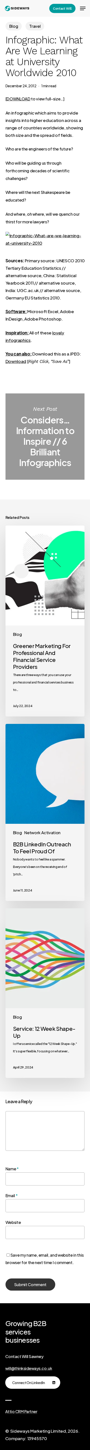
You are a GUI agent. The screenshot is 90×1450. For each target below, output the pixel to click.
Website (13, 1222)
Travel (34, 26)
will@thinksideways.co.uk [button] (28, 1368)
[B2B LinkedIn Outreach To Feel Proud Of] (45, 812)
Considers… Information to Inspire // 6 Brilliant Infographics (45, 436)
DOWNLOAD (18, 98)
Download (16, 361)
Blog (13, 26)
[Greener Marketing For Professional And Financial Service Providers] (45, 621)
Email (12, 1195)
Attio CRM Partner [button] (21, 1411)
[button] (83, 8)
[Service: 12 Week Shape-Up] (45, 993)
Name (12, 1168)
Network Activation (42, 832)
